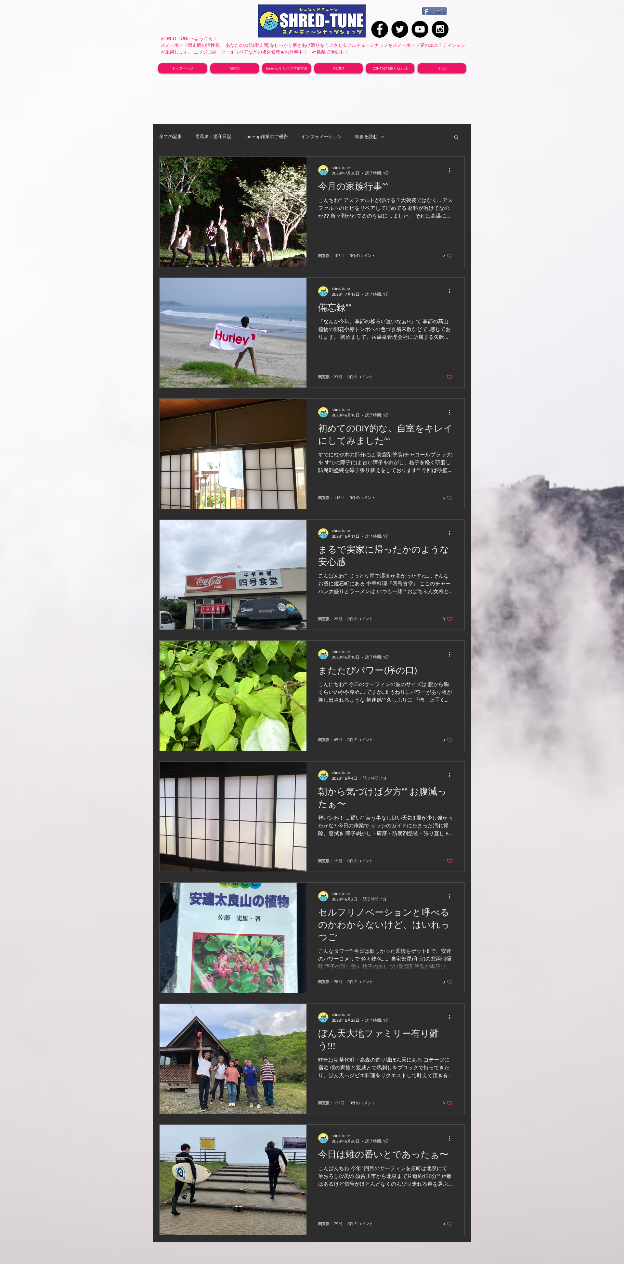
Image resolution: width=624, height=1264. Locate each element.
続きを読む (366, 136)
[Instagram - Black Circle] (440, 29)
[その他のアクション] (452, 170)
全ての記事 (170, 136)
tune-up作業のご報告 (266, 136)
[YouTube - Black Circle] (419, 29)
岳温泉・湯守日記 (213, 136)
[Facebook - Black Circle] (379, 29)
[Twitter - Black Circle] (399, 29)
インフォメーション (321, 136)
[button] (456, 137)
